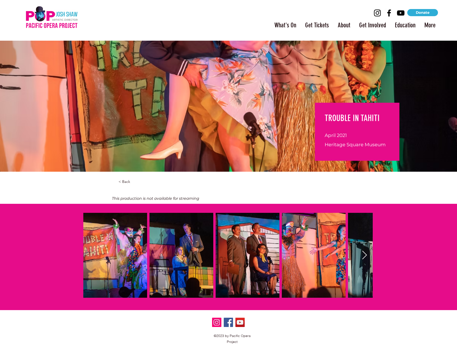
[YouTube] (400, 13)
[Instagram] (377, 13)
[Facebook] (389, 13)
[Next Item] (364, 255)
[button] (283, 23)
